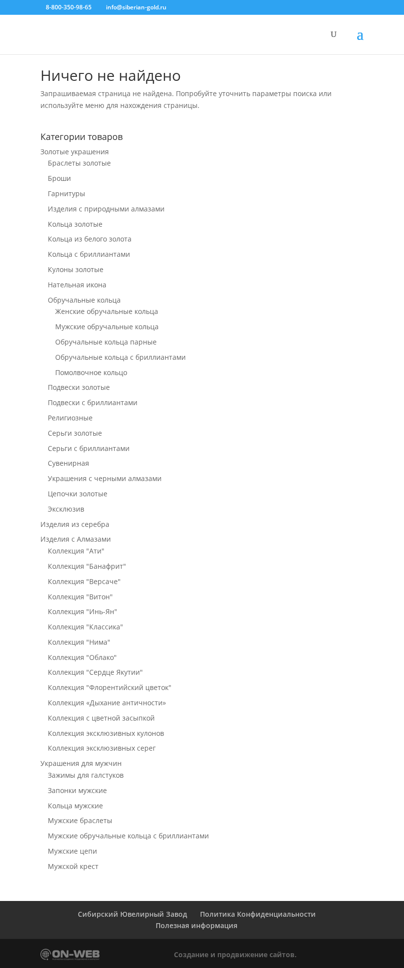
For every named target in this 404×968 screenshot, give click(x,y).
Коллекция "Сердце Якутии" (95, 672)
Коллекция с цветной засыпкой (101, 718)
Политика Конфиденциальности (258, 914)
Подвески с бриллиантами (92, 402)
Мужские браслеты (80, 820)
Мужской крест (73, 866)
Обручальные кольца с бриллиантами (120, 357)
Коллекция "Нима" (79, 642)
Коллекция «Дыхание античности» (107, 702)
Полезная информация (196, 925)
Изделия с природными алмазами (106, 208)
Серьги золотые (75, 433)
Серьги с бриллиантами (89, 448)
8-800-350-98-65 (69, 7)
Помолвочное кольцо (91, 372)
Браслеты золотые (79, 163)
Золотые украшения (74, 151)
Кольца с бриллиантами (89, 254)
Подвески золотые (79, 387)
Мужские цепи (72, 851)
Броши (59, 178)
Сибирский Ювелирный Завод (132, 914)
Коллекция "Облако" (82, 657)
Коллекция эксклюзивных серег (102, 748)
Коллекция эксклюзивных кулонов (106, 733)
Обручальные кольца (84, 300)
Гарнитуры (66, 193)
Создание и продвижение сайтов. (235, 954)
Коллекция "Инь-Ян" (82, 611)
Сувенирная (68, 463)
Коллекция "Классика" (85, 626)
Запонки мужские (77, 790)
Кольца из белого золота (90, 238)
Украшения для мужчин (81, 763)
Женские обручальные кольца (106, 311)
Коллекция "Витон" (80, 596)
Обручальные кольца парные (106, 341)
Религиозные (70, 417)
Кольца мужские (75, 805)
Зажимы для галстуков (86, 775)
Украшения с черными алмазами (105, 478)
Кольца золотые (75, 224)
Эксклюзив (66, 509)
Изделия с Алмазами (75, 539)
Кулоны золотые (75, 269)
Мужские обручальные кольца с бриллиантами (128, 835)
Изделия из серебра (74, 524)
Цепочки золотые (77, 493)
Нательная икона (77, 284)
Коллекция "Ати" (76, 550)
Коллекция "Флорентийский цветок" (109, 687)
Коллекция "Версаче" (84, 581)
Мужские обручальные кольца (107, 326)
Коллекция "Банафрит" (87, 566)
